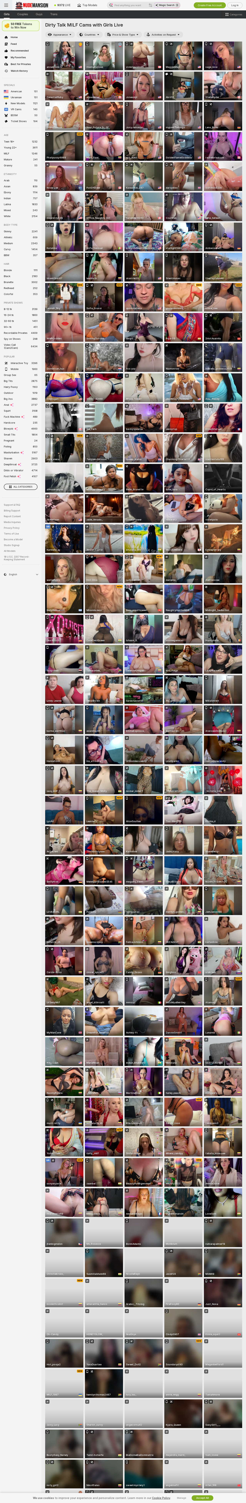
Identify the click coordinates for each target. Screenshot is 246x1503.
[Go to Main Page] (31, 5)
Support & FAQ (12, 505)
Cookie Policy (161, 1498)
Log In (235, 5)
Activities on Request (164, 34)
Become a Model (13, 539)
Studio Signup (12, 545)
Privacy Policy (12, 528)
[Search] (150, 5)
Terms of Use (11, 533)
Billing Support (12, 510)
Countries (90, 34)
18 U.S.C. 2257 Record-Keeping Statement (16, 558)
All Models (10, 551)
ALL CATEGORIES (22, 486)
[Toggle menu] (6, 5)
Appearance (60, 34)
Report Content (12, 516)
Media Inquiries (12, 522)
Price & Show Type (123, 34)
